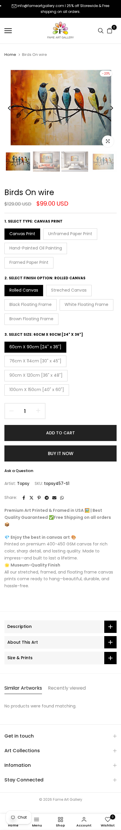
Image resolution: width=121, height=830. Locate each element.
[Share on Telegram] (46, 497)
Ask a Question (18, 470)
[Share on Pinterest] (39, 497)
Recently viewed (67, 688)
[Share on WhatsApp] (62, 497)
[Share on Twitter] (31, 497)
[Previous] (13, 108)
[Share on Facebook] (23, 497)
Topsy (23, 483)
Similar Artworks (23, 688)
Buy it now (60, 453)
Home (10, 54)
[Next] (108, 108)
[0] (109, 30)
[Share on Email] (54, 497)
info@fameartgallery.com (40, 5)
